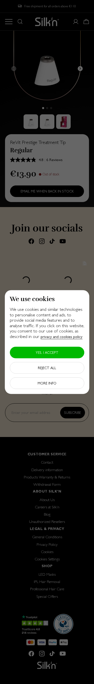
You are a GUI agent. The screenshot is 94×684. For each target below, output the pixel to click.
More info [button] (47, 383)
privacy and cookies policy (61, 336)
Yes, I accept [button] (47, 352)
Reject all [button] (47, 368)
